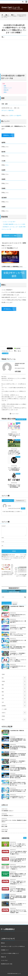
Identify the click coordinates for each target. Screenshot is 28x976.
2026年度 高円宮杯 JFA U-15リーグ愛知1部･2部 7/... (18, 622)
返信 (24, 508)
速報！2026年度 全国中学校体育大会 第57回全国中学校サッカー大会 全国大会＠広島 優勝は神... (18, 748)
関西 (3, 691)
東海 (3, 688)
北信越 (3, 681)
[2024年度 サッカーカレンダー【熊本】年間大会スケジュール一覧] (14, 429)
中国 (3, 695)
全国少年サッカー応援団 (14, 274)
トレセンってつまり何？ (9, 221)
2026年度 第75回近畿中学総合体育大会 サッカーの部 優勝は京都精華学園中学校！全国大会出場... (18, 769)
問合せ (3, 719)
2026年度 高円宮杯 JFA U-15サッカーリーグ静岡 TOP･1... (18, 667)
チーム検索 (4, 709)
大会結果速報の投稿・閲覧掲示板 (17, 606)
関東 (3, 684)
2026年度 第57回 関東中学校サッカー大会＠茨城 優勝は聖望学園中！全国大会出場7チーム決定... (18, 740)
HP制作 (3, 716)
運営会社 (3, 943)
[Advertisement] (14, 56)
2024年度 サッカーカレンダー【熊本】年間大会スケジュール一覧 (14, 435)
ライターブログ (15, 413)
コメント (11, 351)
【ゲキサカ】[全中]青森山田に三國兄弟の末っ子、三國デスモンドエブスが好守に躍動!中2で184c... (18, 853)
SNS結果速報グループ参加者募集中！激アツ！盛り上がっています (18, 654)
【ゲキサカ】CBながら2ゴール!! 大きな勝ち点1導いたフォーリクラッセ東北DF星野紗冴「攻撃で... (18, 911)
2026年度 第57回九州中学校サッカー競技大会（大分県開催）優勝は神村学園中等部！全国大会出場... (18, 776)
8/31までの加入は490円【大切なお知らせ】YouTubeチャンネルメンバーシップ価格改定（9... (18, 868)
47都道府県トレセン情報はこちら (12, 235)
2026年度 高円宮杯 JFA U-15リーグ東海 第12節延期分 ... (18, 641)
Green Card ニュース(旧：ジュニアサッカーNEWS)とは (13, 946)
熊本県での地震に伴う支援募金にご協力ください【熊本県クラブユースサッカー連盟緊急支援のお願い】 (18, 875)
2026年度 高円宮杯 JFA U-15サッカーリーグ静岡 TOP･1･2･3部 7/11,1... (18, 797)
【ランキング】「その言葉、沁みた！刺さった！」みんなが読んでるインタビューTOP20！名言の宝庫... (18, 845)
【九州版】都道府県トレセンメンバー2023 (14, 224)
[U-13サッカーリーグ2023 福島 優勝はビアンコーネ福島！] (22, 567)
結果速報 (4, 705)
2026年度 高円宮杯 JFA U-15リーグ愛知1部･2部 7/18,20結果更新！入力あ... (18, 790)
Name (3, 537)
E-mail (3, 541)
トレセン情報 (5, 353)
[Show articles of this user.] (8, 368)
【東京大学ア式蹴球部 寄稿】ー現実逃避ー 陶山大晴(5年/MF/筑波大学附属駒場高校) (18, 897)
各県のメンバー (8, 88)
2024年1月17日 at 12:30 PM (14, 508)
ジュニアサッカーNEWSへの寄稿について (10, 953)
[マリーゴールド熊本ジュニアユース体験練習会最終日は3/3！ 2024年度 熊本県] (14, 463)
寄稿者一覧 (3, 956)
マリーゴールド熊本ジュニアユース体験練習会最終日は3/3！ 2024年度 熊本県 (14, 469)
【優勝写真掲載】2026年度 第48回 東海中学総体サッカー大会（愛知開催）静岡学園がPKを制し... (18, 755)
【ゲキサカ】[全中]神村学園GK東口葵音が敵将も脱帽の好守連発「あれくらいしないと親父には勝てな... (18, 860)
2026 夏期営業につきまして (7, 810)
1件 (3, 37)
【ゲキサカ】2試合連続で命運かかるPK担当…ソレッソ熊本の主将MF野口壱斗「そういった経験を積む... (18, 890)
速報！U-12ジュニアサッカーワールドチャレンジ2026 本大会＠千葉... (18, 634)
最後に (5, 92)
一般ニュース (17, 439)
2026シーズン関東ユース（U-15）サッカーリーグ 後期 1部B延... (18, 660)
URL (2, 545)
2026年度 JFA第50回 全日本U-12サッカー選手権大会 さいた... (18, 615)
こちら (7, 165)
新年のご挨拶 (4, 826)
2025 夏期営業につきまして (7, 815)
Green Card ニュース (11, 7)
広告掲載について (4, 950)
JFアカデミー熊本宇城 (7, 110)
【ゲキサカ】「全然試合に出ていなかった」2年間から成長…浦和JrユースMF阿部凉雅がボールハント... (18, 882)
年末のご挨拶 (4, 831)
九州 (3, 702)
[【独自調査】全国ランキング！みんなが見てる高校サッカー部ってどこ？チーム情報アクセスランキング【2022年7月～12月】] (14, 446)
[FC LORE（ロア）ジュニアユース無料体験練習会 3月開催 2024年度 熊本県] (14, 480)
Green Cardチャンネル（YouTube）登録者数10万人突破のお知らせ (14, 821)
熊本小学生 (18, 456)
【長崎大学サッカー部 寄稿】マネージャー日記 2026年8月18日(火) (18, 904)
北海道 (3, 674)
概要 (5, 85)
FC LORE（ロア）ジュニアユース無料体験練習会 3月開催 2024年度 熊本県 (14, 486)
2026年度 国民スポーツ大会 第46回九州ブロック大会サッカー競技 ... (18, 628)
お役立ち (4, 712)
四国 (3, 698)
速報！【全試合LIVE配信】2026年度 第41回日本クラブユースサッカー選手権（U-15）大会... (18, 784)
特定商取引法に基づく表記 (6, 963)
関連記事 (6, 90)
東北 (3, 677)
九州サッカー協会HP (15, 115)
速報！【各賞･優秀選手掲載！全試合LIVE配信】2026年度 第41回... (17, 647)
